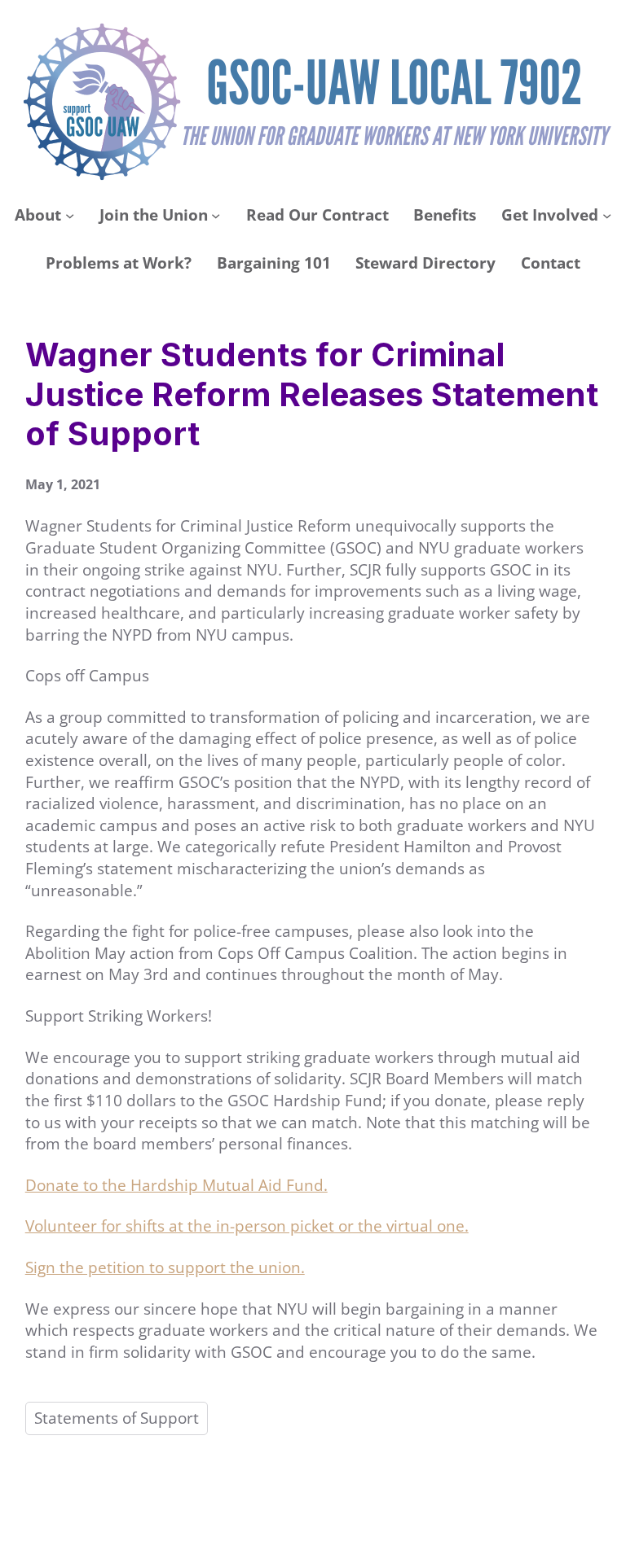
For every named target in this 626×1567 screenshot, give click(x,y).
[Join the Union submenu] (215, 215)
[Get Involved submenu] (606, 215)
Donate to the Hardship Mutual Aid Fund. (176, 1185)
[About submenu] (69, 215)
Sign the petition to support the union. (165, 1267)
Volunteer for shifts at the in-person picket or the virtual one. (247, 1226)
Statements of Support (116, 1418)
